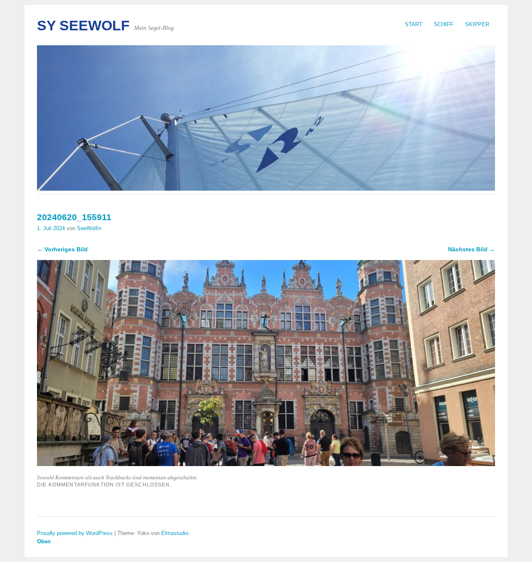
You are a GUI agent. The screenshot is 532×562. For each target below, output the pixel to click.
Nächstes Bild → (471, 249)
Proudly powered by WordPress (75, 533)
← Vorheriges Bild (62, 249)
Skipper (477, 24)
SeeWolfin (89, 228)
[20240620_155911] (266, 463)
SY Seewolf (83, 25)
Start (413, 24)
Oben (44, 541)
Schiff (443, 24)
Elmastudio (174, 533)
